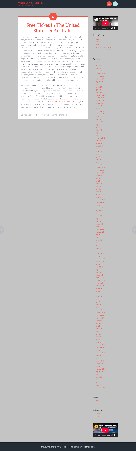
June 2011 (99, 377)
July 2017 (98, 213)
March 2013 (99, 337)
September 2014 (100, 288)
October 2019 (100, 141)
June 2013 (99, 329)
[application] (105, 23)
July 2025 (98, 84)
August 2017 (99, 210)
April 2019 (98, 157)
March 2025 (99, 92)
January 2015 (100, 278)
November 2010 (100, 388)
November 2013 (100, 315)
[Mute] (112, 28)
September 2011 (100, 369)
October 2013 (100, 318)
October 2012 (100, 350)
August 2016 (99, 235)
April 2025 (98, 90)
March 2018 (99, 192)
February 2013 (100, 339)
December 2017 (100, 200)
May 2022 (98, 125)
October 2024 (100, 100)
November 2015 (100, 259)
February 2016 (100, 251)
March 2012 (99, 356)
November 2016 (100, 229)
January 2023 (100, 122)
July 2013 (98, 326)
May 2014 (98, 299)
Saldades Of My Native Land (104, 47)
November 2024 (100, 98)
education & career (51, 115)
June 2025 (99, 87)
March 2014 (99, 304)
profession (63, 115)
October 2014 (100, 286)
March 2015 (99, 272)
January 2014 (100, 310)
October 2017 (100, 205)
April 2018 (98, 189)
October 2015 (100, 262)
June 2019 (99, 151)
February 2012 (100, 358)
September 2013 (100, 321)
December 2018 (100, 168)
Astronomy (99, 39)
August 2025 (99, 82)
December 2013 (100, 313)
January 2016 (100, 253)
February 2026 (100, 71)
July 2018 (98, 181)
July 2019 (98, 149)
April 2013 (98, 334)
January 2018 (100, 197)
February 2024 (100, 108)
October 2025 (100, 79)
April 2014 (98, 302)
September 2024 (100, 103)
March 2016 (99, 248)
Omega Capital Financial (30, 2)
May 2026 (98, 63)
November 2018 (100, 170)
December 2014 (100, 280)
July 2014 (98, 294)
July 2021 (98, 133)
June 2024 (99, 106)
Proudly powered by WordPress (53, 447)
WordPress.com (88, 447)
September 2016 (100, 232)
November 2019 (100, 138)
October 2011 (100, 366)
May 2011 (98, 380)
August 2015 (99, 267)
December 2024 (100, 95)
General (98, 414)
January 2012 (100, 361)
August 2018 (99, 178)
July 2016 (98, 237)
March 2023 (99, 119)
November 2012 (100, 347)
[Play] (95, 28)
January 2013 (100, 342)
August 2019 (99, 146)
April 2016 (98, 245)
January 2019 (100, 165)
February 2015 (100, 275)
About (97, 401)
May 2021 (98, 135)
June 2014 (99, 296)
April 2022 (98, 127)
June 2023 (99, 116)
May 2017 (98, 219)
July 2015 (98, 270)
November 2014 (100, 283)
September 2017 (100, 208)
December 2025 (100, 74)
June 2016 (99, 240)
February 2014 (100, 307)
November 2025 (100, 76)
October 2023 (100, 114)
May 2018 (98, 186)
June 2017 (99, 216)
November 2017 (100, 202)
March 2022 (99, 130)
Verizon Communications (61, 101)
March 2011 (99, 385)
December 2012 (100, 345)
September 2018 (100, 176)
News (97, 416)
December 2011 (100, 364)
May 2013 (98, 331)
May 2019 (98, 154)
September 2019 (100, 143)
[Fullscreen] (115, 28)
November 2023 (100, 111)
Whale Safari (99, 44)
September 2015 (100, 264)
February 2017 (100, 224)
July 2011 (98, 374)
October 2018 (100, 173)
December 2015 (100, 256)
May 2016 (98, 243)
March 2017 (99, 221)
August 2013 (99, 323)
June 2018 (99, 184)
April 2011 (98, 382)
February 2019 (100, 162)
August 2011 (99, 372)
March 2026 (99, 68)
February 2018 (100, 194)
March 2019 (99, 159)
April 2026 (98, 65)
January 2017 (100, 227)
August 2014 (99, 291)
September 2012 (100, 353)
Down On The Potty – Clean (104, 50)
